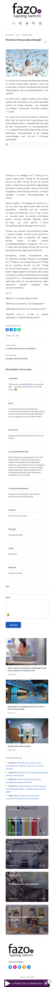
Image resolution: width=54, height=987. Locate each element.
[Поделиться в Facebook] (7, 329)
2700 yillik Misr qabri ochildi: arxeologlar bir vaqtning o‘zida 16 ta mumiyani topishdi (25, 766)
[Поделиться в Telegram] (11, 329)
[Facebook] (10, 967)
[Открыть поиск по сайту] (33, 23)
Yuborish (13, 625)
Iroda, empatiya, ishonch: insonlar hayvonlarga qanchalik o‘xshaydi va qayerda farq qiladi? (26, 789)
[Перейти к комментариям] (49, 981)
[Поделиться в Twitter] (15, 329)
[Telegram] (29, 967)
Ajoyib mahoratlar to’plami (19, 746)
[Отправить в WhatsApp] (19, 329)
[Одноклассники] (24, 967)
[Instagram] (15, 967)
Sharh (8, 597)
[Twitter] (19, 967)
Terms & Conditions (16, 961)
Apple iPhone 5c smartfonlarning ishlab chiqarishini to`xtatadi (24, 819)
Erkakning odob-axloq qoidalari (24, 884)
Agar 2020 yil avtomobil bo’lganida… (26, 851)
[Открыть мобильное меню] (40, 23)
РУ (14, 23)
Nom (7, 586)
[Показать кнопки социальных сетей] (20, 23)
